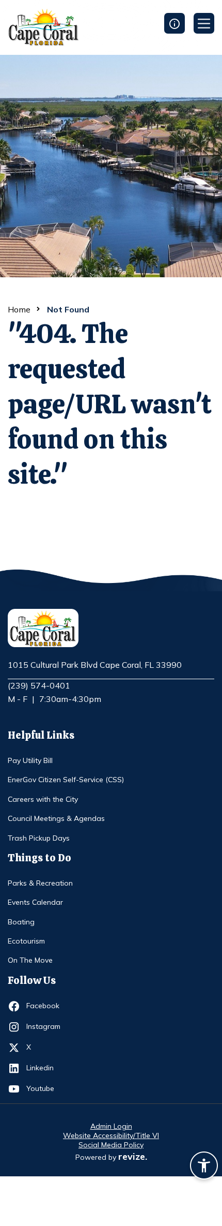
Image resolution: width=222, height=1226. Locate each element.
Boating (21, 921)
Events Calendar (35, 902)
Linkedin (45, 1067)
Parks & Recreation (40, 883)
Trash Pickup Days (39, 838)
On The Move (30, 960)
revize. (132, 1156)
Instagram (45, 1026)
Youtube (45, 1088)
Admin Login (111, 1126)
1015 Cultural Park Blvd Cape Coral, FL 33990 (95, 665)
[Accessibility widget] (204, 1167)
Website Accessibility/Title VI (111, 1135)
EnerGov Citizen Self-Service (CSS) (66, 779)
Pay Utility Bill (30, 760)
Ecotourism (26, 941)
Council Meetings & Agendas (56, 818)
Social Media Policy (111, 1144)
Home (19, 309)
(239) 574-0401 (39, 685)
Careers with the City (43, 799)
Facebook (45, 1005)
